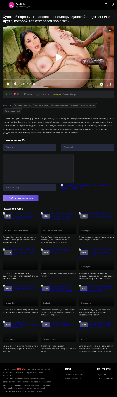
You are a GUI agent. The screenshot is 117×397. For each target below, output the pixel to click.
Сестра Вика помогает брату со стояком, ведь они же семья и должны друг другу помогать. (55, 239)
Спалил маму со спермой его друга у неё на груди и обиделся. (96, 238)
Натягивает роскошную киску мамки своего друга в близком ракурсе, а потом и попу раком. (58, 312)
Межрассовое (88, 105)
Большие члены (40, 105)
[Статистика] (113, 369)
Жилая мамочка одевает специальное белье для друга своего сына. (58, 348)
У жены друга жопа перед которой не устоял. (58, 274)
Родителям (102, 374)
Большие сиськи (22, 105)
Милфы (74, 105)
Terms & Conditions (74, 374)
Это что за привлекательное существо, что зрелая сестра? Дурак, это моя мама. (20, 276)
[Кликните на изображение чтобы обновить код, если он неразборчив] (87, 188)
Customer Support (73, 378)
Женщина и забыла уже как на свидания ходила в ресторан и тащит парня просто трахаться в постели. (96, 276)
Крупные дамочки (59, 105)
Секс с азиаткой (12, 111)
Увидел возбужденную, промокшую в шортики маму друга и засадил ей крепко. (20, 348)
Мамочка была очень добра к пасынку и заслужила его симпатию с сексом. (20, 310)
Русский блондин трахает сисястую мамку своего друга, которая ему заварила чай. (19, 239)
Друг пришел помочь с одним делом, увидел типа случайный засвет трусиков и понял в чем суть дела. (96, 348)
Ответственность (105, 378)
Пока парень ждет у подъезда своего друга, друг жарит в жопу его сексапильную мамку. (96, 312)
